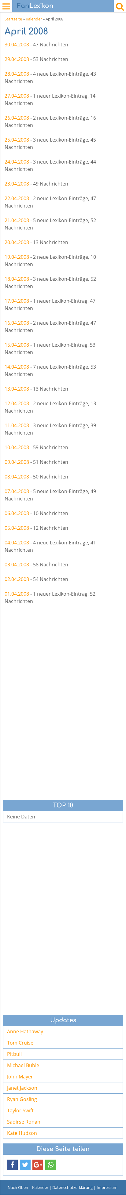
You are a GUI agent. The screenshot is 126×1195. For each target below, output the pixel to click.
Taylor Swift (20, 1110)
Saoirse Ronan (23, 1121)
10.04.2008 (17, 447)
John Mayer (20, 1076)
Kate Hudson (22, 1133)
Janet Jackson (22, 1088)
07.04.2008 (17, 491)
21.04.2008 (17, 220)
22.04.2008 (17, 198)
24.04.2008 (17, 161)
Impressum (107, 1187)
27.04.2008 (17, 95)
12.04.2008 (17, 403)
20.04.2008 (17, 242)
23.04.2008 (17, 183)
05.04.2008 (17, 528)
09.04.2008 (17, 462)
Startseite (13, 19)
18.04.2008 (17, 279)
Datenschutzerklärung (72, 1187)
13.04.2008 (17, 388)
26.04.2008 (17, 117)
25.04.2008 (17, 139)
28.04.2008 (17, 73)
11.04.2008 (17, 425)
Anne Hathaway (25, 1031)
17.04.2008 (17, 301)
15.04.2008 (17, 344)
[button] (12, 1165)
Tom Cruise (20, 1042)
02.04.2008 (17, 579)
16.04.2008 (17, 323)
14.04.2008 (17, 366)
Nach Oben (18, 1187)
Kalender (34, 19)
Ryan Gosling (22, 1099)
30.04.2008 (17, 44)
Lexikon (35, 5)
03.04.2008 (17, 564)
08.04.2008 (17, 476)
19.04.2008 (17, 257)
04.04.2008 (17, 542)
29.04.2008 (17, 59)
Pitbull (14, 1054)
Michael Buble (23, 1065)
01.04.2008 (17, 593)
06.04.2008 (17, 513)
